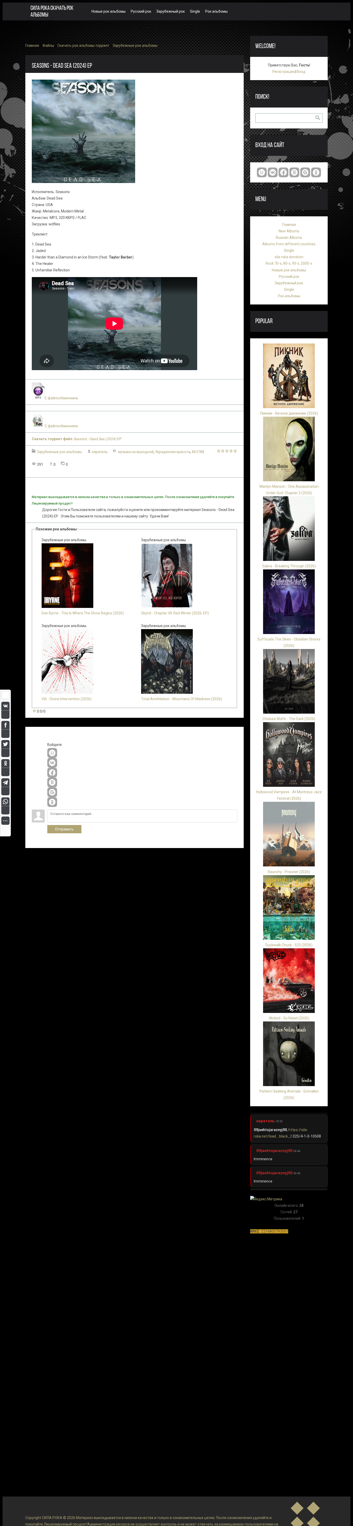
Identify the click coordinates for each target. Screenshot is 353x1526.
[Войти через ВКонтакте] (52, 763)
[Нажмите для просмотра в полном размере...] (83, 182)
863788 (198, 452)
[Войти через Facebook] (52, 772)
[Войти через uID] (52, 753)
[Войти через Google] (52, 792)
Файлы (48, 45)
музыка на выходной (136, 452)
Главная (32, 45)
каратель (100, 452)
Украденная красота (172, 452)
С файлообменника (61, 398)
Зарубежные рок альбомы (135, 45)
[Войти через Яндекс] (52, 782)
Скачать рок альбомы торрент (83, 45)
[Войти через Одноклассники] (52, 802)
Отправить (64, 829)
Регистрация (283, 72)
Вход (301, 72)
